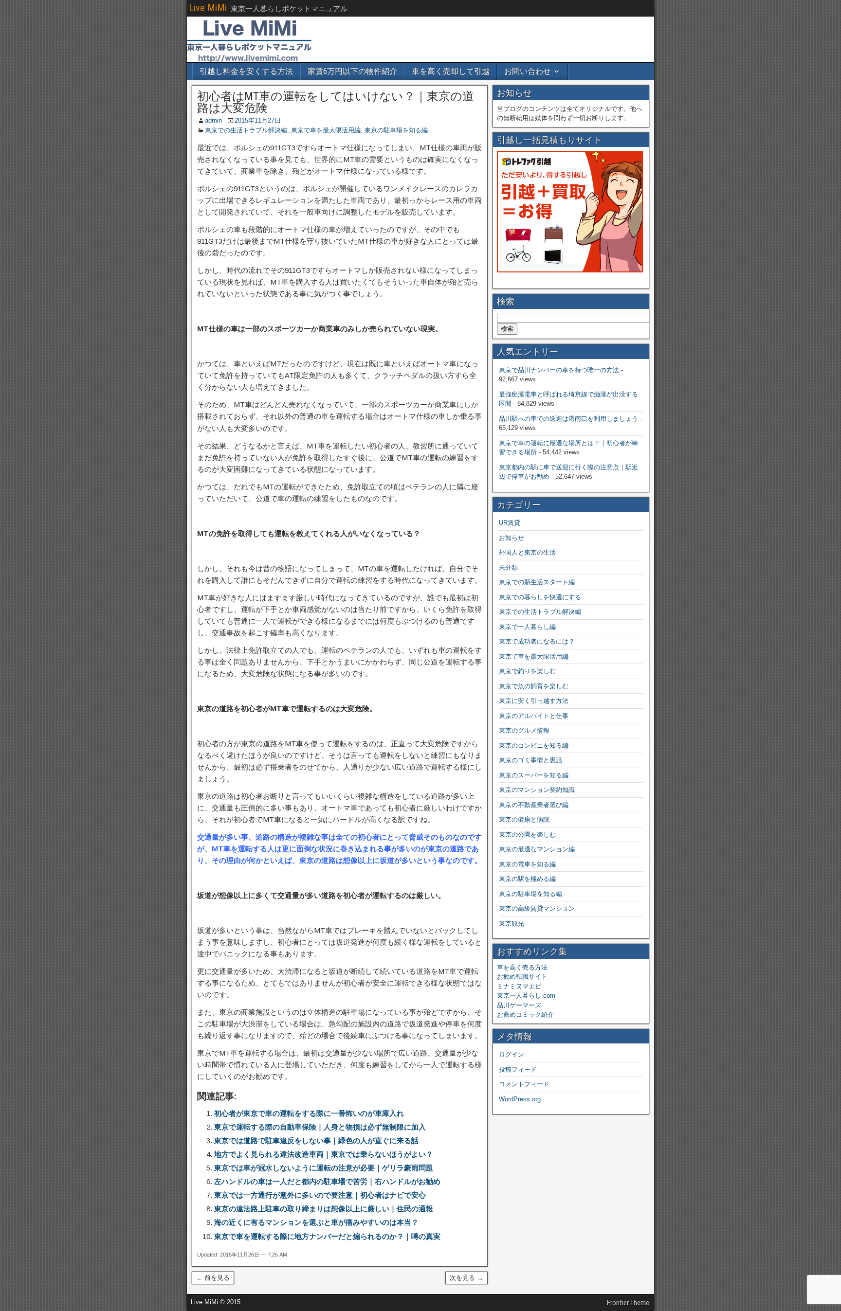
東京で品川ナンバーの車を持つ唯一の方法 (559, 370)
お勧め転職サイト (522, 976)
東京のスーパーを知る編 (533, 775)
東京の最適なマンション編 (537, 849)
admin (213, 120)
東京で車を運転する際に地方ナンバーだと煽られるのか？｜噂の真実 (327, 1236)
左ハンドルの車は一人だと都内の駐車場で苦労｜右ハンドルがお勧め (327, 1181)
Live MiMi (208, 8)
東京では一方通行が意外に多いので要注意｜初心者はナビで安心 (320, 1195)
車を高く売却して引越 (451, 71)
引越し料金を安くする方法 (246, 71)
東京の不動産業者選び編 (533, 804)
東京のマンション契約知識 (537, 789)
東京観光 (511, 923)
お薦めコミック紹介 (525, 1014)
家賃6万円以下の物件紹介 (352, 71)
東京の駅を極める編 (527, 878)
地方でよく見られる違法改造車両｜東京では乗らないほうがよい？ (323, 1154)
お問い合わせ (527, 71)
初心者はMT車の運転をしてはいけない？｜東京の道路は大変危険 (335, 102)
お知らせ (511, 537)
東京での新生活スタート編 (537, 582)
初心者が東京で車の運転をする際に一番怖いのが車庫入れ (309, 1113)
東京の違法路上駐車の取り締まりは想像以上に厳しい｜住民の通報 (323, 1208)
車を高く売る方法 (522, 967)
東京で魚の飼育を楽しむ (533, 686)
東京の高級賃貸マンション (537, 908)
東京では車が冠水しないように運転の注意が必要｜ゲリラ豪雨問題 (323, 1168)
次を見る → (466, 1277)
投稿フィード (518, 1069)
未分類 (508, 567)
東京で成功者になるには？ (537, 641)
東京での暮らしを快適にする (540, 597)
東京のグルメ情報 (524, 730)
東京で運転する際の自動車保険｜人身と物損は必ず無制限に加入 (320, 1127)
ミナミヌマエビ (519, 986)
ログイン (511, 1054)
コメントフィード (524, 1084)
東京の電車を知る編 (527, 864)
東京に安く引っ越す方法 (533, 700)
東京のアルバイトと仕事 (533, 715)
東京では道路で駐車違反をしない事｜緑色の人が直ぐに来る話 (316, 1140)
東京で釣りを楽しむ (527, 671)
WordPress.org (520, 1099)
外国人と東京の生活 (527, 552)
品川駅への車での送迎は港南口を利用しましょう (568, 418)
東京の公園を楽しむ (527, 834)
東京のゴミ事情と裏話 (530, 760)
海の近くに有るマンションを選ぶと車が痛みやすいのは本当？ (316, 1222)
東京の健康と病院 (524, 819)
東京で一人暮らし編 (527, 626)
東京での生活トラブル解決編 (246, 130)
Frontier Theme (628, 1302)
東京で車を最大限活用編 (326, 130)
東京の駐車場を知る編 (396, 130)
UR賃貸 (509, 522)
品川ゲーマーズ (519, 1005)
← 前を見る (213, 1277)
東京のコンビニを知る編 (533, 745)
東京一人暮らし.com (526, 995)
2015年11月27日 (258, 120)
